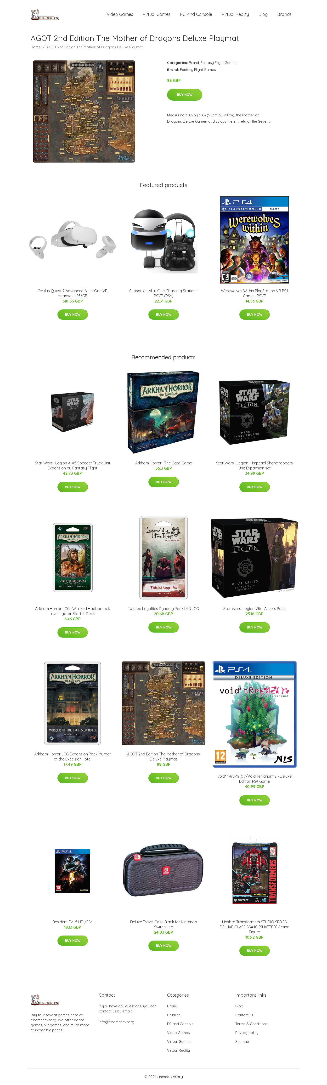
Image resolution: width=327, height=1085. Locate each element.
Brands (284, 14)
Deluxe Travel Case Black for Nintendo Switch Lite (163, 924)
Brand (194, 62)
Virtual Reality (235, 14)
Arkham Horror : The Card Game (163, 463)
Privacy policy (246, 1032)
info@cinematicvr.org (116, 1022)
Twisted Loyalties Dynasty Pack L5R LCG (163, 608)
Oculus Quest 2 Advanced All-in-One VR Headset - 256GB (72, 293)
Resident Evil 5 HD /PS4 (72, 921)
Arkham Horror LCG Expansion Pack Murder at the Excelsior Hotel (72, 756)
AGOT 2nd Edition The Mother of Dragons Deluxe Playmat (163, 756)
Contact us (244, 1015)
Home (36, 47)
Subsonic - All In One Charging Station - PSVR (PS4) (163, 293)
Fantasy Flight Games (219, 62)
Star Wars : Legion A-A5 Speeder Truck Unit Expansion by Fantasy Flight (72, 465)
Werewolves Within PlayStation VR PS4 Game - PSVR (254, 293)
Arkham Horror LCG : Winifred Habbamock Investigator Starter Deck (72, 611)
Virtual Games (156, 14)
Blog (263, 14)
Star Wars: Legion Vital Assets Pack (254, 608)
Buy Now (184, 94)
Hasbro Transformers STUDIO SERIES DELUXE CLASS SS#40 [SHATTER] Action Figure (254, 926)
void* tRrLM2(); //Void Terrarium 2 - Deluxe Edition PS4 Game (255, 779)
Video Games (120, 14)
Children (173, 1015)
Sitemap (242, 1041)
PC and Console (196, 14)
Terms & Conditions (251, 1024)
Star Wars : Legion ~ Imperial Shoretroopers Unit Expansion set (254, 465)
